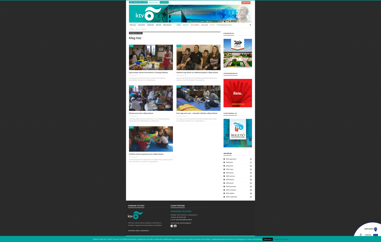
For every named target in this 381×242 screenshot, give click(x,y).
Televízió (141, 25)
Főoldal (133, 25)
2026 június (229, 166)
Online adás (246, 2)
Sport (212, 25)
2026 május (229, 169)
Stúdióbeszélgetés (224, 25)
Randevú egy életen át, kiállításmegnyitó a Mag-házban (197, 72)
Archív (158, 25)
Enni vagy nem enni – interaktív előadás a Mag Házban (197, 113)
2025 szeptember (231, 197)
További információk (280, 239)
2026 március (230, 176)
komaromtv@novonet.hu (184, 220)
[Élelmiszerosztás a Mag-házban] (151, 98)
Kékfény (186, 25)
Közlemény (195, 25)
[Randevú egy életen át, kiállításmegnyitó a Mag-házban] (198, 57)
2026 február (230, 179)
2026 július (229, 162)
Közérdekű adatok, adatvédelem (138, 231)
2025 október (230, 193)
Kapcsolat (167, 25)
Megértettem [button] (268, 239)
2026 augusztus (231, 159)
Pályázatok (164, 2)
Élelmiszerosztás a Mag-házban (141, 113)
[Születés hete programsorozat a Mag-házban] (151, 139)
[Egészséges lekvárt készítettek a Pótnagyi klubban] (151, 57)
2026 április (230, 173)
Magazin (204, 25)
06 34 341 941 (181, 217)
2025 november (231, 190)
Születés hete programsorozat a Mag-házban (146, 154)
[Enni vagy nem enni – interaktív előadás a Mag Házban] (198, 98)
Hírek (179, 25)
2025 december (231, 186)
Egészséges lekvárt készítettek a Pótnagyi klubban (148, 72)
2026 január (230, 183)
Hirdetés (150, 25)
